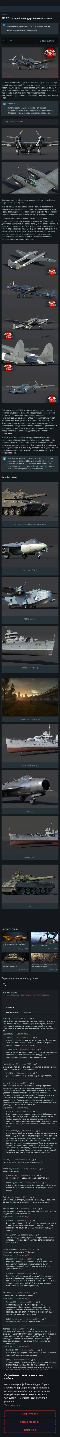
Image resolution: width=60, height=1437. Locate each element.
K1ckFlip (9, 1073)
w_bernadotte (11, 1175)
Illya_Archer (11, 1235)
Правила (10, 1007)
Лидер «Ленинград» (30, 668)
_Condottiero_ (12, 1050)
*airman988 (11, 1302)
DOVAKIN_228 (12, 1350)
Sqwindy (6, 1019)
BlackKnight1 (11, 1259)
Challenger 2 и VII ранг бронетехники (30, 524)
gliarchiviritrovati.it (42, 461)
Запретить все (30, 1413)
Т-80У (30, 906)
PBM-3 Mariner (30, 619)
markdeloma (8, 1064)
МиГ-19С (30, 812)
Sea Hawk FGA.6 (30, 570)
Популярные (12, 1012)
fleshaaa (6, 1329)
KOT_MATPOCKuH (10, 1209)
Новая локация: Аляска (30, 720)
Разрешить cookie (30, 1421)
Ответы (27, 1012)
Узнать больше (12, 1405)
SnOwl (8, 1360)
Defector (6, 1197)
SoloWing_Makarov (11, 1169)
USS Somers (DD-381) (30, 766)
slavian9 (6, 1083)
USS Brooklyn (30, 857)
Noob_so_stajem (10, 1249)
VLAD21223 (8, 1293)
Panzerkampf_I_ (12, 1131)
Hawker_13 (7, 1160)
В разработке (47, 41)
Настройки (30, 1429)
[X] (4, 984)
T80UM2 (9, 1037)
